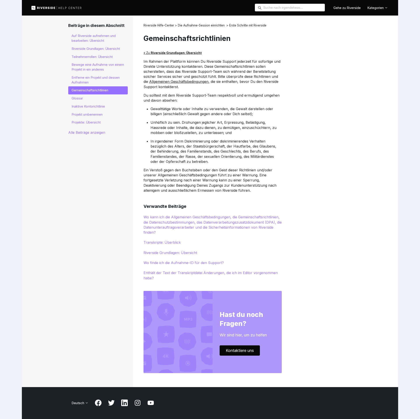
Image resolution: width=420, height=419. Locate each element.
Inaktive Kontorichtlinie (88, 106)
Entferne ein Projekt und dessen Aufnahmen (96, 79)
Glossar (77, 98)
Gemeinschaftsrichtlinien (90, 90)
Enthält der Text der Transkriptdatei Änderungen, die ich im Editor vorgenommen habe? (211, 275)
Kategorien (376, 8)
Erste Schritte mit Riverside (247, 25)
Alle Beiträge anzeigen (86, 132)
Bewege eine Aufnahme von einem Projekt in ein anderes (98, 67)
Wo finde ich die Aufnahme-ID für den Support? (184, 263)
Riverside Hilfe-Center (159, 25)
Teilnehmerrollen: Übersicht (92, 57)
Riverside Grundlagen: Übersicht (170, 252)
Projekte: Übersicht (86, 122)
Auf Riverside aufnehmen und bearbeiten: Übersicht (94, 38)
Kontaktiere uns (240, 350)
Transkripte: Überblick (162, 242)
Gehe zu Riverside (347, 8)
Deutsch (78, 403)
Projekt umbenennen (87, 114)
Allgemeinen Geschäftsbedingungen (178, 81)
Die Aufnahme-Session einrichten (201, 25)
